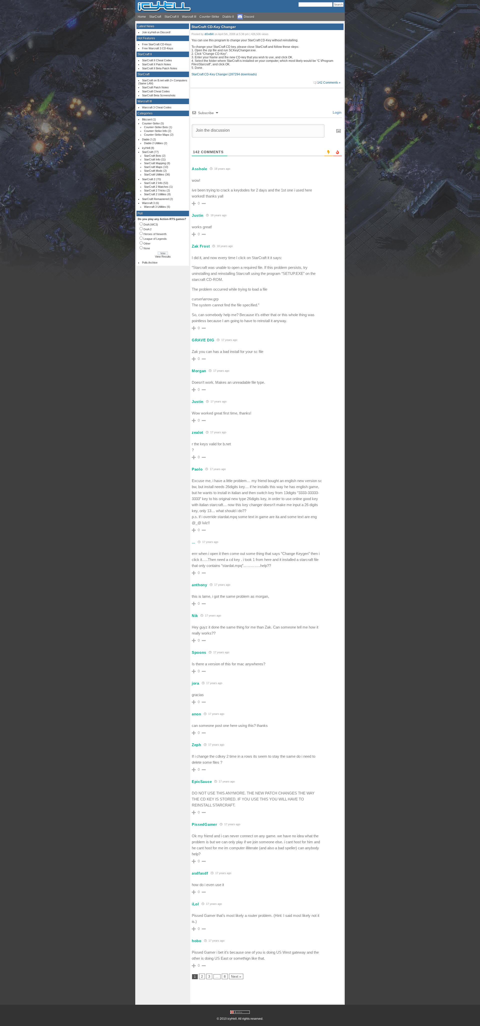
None (147, 248)
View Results (163, 256)
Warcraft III (189, 17)
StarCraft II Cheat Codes (157, 60)
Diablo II (228, 17)
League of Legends (155, 238)
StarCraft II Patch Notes (156, 64)
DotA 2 (148, 229)
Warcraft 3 (148, 202)
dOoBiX (209, 34)
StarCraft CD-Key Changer (214, 27)
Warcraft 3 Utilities (155, 206)
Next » (236, 976)
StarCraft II (171, 17)
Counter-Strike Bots (156, 127)
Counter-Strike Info (155, 130)
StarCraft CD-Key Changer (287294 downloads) (224, 74)
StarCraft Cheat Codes (156, 91)
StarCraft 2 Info (153, 182)
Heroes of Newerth (155, 234)
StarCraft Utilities (154, 174)
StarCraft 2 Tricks (155, 190)
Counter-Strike (209, 17)
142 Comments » (328, 82)
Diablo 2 (147, 139)
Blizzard (147, 119)
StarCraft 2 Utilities (155, 194)
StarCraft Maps (153, 166)
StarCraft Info (152, 159)
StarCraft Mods (153, 170)
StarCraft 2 (148, 179)
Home (142, 17)
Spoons (199, 652)
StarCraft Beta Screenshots (159, 95)
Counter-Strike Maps (156, 134)
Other (147, 243)
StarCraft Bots (152, 155)
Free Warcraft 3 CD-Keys (157, 48)
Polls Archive (150, 262)
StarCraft (155, 17)
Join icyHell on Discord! (156, 32)
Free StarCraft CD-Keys (157, 44)
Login (337, 112)
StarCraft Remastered (155, 198)
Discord (248, 17)
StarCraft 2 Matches (156, 186)
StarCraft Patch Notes (155, 87)
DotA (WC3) (151, 224)
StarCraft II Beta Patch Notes (159, 68)
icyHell (146, 147)
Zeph (196, 745)
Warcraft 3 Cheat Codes (157, 107)
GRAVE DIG (203, 340)
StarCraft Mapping (155, 163)
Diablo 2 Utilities (153, 143)
